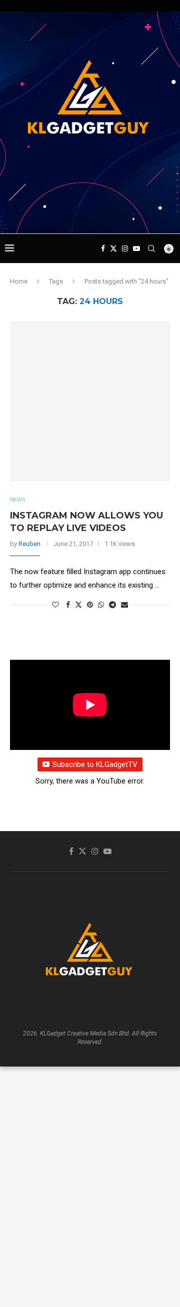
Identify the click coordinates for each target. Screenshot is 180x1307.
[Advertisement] (92, 214)
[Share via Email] (124, 605)
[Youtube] (136, 248)
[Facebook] (103, 248)
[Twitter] (113, 248)
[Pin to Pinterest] (90, 605)
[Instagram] (125, 248)
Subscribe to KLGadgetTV (95, 764)
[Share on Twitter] (78, 604)
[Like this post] (55, 605)
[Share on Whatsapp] (101, 605)
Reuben (29, 544)
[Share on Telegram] (112, 605)
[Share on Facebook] (68, 605)
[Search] (151, 248)
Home (19, 281)
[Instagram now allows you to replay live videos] (90, 401)
